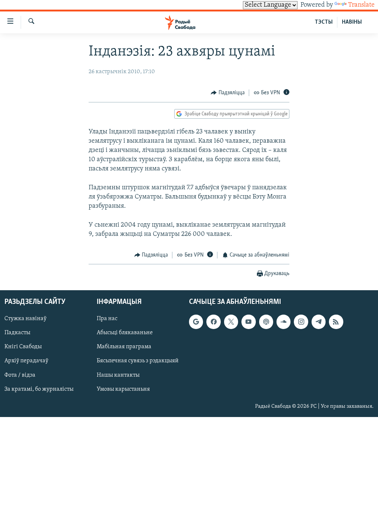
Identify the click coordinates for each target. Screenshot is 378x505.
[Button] (228, 93)
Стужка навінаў (25, 319)
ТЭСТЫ (324, 22)
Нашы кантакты (118, 375)
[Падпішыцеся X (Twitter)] (231, 322)
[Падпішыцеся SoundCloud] (283, 322)
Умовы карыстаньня (123, 389)
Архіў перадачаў (26, 361)
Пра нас (107, 319)
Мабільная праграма (124, 347)
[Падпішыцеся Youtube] (248, 322)
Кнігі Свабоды (23, 347)
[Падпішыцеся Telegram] (319, 322)
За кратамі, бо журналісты (38, 389)
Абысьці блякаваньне (125, 333)
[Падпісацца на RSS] (336, 322)
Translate (361, 5)
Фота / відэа (19, 375)
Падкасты (17, 333)
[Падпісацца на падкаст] (266, 322)
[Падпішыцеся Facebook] (213, 322)
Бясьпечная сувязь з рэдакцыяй (138, 361)
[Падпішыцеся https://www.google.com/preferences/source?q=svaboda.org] (196, 322)
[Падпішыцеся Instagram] (301, 322)
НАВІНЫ (352, 22)
